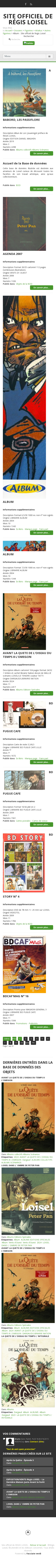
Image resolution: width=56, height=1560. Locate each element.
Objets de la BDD (24, 283)
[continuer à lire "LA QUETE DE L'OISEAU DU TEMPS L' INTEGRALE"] (28, 1372)
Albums (10, 1409)
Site (41, 1441)
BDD (18, 185)
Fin (33, 1043)
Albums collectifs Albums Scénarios (32, 149)
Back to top (28, 1532)
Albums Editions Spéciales (28, 689)
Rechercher (29, 36)
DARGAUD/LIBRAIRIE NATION (36, 1333)
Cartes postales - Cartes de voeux (31, 820)
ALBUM (8, 502)
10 (22, 1043)
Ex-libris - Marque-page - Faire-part (32, 529)
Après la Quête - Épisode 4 (20, 1469)
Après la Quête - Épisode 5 (20, 1460)
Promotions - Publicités (27, 1023)
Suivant (27, 1043)
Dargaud (26, 1159)
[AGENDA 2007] (24, 223)
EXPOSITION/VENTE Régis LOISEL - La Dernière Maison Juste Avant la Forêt (25, 1481)
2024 (16, 1157)
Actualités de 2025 (20, 1463)
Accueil (8, 30)
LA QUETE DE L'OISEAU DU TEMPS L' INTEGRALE (25, 1336)
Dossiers (18, 30)
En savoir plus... (42, 153)
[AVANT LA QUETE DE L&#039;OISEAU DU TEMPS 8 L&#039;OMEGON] (24, 621)
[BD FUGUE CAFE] (24, 714)
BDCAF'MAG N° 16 (15, 996)
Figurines (29, 30)
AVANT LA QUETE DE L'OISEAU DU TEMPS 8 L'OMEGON (27, 655)
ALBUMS (34, 1412)
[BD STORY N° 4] (24, 862)
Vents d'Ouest (15, 1242)
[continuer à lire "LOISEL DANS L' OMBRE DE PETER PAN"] (28, 1201)
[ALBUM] (24, 397)
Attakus (38, 30)
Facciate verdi (34, 1553)
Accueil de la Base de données (25, 163)
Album (17, 1239)
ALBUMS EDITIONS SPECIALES (35, 1239)
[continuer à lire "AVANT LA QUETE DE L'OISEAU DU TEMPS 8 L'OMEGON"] (28, 1117)
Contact (34, 1441)
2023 (13, 1415)
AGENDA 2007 (12, 254)
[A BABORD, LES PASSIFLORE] (24, 92)
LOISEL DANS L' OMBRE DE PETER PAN (20, 1165)
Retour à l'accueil (38, 1545)
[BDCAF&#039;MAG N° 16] (24, 964)
